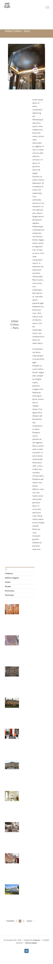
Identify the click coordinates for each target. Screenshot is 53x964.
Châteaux (9, 573)
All (6, 569)
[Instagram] (26, 951)
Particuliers (9, 591)
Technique (9, 595)
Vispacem (36, 940)
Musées (8, 586)
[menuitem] (20, 569)
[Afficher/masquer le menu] (47, 7)
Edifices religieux (12, 578)
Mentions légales (31, 943)
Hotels (7, 582)
